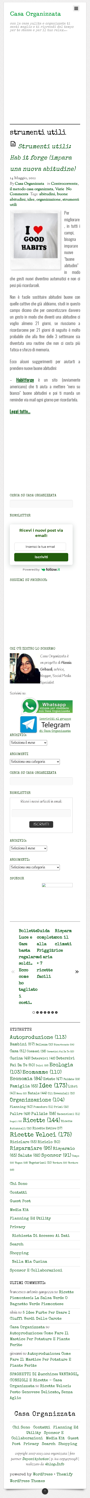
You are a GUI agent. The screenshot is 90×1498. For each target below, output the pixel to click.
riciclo (49, 1142)
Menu (22, 1094)
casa (18, 1051)
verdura (60, 1163)
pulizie (43, 1114)
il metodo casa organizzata (31, 189)
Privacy (17, 1227)
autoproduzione (38, 1037)
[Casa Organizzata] (35, 16)
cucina (20, 1058)
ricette (41, 1121)
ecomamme (42, 1072)
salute (29, 1156)
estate (53, 1079)
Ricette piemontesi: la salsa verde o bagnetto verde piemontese (42, 1298)
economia (26, 1079)
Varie (59, 189)
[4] (45, 1012)
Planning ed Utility (30, 1219)
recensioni (68, 1114)
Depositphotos (35, 1459)
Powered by (31, 569)
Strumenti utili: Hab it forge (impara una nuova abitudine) (42, 158)
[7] (56, 1012)
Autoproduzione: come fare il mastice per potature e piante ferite (40, 1339)
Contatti (18, 1193)
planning (21, 1107)
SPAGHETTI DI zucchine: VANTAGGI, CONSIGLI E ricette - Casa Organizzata (44, 1380)
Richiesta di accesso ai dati (41, 1236)
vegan (21, 1163)
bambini (22, 1045)
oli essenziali (61, 1093)
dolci (42, 1065)
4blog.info (54, 1464)
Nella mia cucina (29, 1262)
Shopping (19, 1253)
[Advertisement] (45, 79)
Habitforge (25, 379)
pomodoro (43, 1107)
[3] (41, 1012)
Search (16, 1245)
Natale (37, 1093)
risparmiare (31, 1148)
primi (61, 1107)
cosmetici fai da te (60, 1052)
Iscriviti (41, 557)
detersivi (43, 1058)
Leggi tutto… (20, 411)
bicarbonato (64, 1045)
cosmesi (36, 1051)
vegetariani (40, 1163)
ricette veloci (41, 1135)
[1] (33, 1012)
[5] (49, 1012)
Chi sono (18, 1184)
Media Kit (19, 1210)
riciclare (23, 1142)
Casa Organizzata (29, 183)
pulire (20, 1114)
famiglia (24, 1086)
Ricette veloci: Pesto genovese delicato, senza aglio (41, 1392)
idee (31, 199)
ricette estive (47, 1128)
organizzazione (48, 199)
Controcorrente (64, 183)
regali (16, 1122)
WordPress (43, 1475)
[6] (52, 1012)
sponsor (56, 1155)
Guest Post (20, 1201)
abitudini (47, 194)
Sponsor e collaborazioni (36, 1271)
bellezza (44, 1045)
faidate (71, 1079)
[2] (37, 1012)
